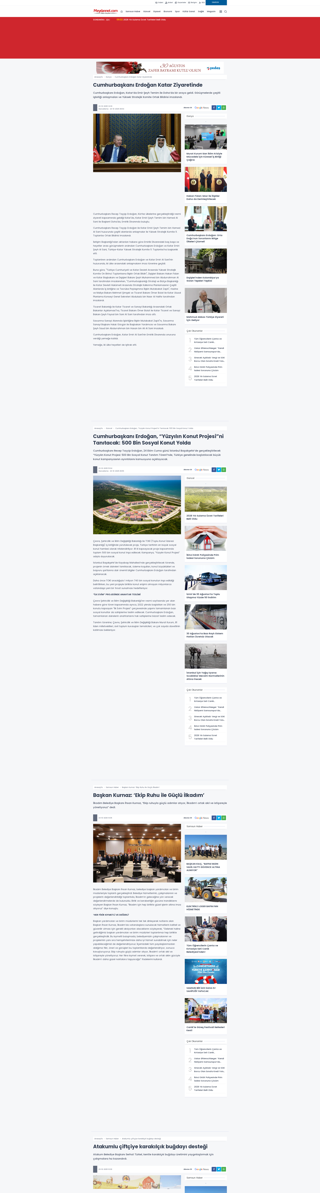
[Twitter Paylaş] (218, 107)
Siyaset (157, 11)
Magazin (211, 11)
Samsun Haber (133, 11)
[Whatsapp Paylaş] (223, 107)
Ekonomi (168, 11)
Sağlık (201, 11)
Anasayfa (98, 77)
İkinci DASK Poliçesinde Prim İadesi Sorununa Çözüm (146, 19)
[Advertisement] (160, 41)
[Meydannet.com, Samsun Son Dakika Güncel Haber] (105, 11)
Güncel (146, 11)
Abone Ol (188, 107)
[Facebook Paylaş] (214, 107)
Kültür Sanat (189, 11)
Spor (177, 11)
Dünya (109, 77)
